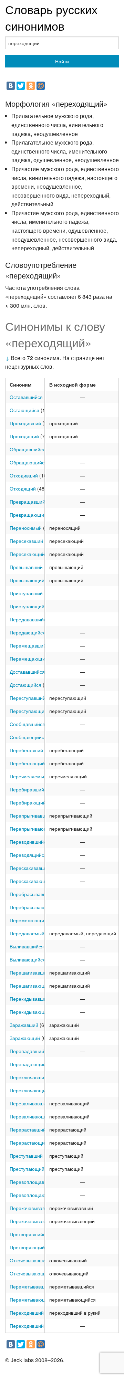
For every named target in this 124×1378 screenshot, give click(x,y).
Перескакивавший (30, 867)
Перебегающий (27, 763)
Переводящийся (28, 854)
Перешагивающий (30, 985)
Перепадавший (27, 1051)
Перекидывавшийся (32, 998)
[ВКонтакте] (11, 86)
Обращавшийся (27, 449)
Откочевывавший (29, 1260)
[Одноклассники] (31, 86)
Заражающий (25, 1037)
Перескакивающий (31, 880)
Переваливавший (29, 1103)
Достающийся (25, 684)
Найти (62, 61)
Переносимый (26, 527)
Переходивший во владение (41, 1325)
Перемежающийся (31, 920)
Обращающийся (28, 462)
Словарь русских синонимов (51, 17)
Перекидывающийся (33, 1011)
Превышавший (26, 567)
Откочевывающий (30, 1273)
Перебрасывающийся (34, 907)
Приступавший (26, 593)
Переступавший (27, 697)
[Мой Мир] (41, 86)
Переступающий (28, 710)
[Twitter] (21, 86)
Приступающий (27, 606)
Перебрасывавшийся (34, 894)
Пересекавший (26, 540)
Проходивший (25, 423)
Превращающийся (31, 514)
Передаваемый (27, 933)
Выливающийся (27, 959)
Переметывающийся (33, 1299)
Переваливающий (30, 1116)
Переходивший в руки (34, 1312)
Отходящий (23, 488)
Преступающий (27, 1168)
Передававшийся (29, 619)
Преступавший (26, 1155)
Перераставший (28, 1129)
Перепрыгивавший (31, 815)
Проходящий (24, 436)
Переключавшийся (31, 1077)
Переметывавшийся (32, 1286)
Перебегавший (26, 750)
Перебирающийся (30, 802)
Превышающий (27, 580)
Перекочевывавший (32, 1208)
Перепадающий (28, 1064)
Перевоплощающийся (35, 1194)
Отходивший (24, 475)
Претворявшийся (29, 1234)
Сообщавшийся (27, 723)
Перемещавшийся (30, 645)
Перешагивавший (29, 972)
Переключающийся (32, 1090)
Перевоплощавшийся (34, 1181)
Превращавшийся (30, 501)
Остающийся (24, 410)
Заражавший (24, 1024)
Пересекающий (27, 553)
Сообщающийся (28, 737)
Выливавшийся (27, 946)
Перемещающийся (31, 658)
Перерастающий (29, 1142)
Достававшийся (27, 671)
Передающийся (27, 632)
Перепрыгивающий (31, 828)
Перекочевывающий (33, 1221)
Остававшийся (26, 396)
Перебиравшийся (29, 789)
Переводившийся (29, 841)
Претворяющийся (30, 1247)
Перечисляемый (28, 776)
